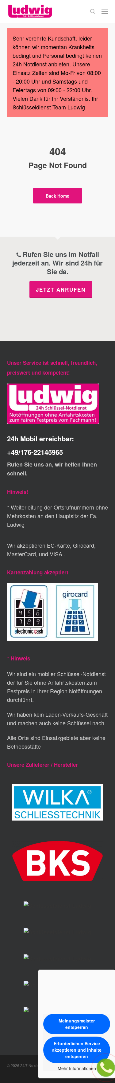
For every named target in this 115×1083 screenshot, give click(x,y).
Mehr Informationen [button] (77, 1068)
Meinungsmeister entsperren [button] (77, 1024)
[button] (105, 11)
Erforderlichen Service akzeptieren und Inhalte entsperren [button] (77, 1049)
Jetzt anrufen (61, 289)
